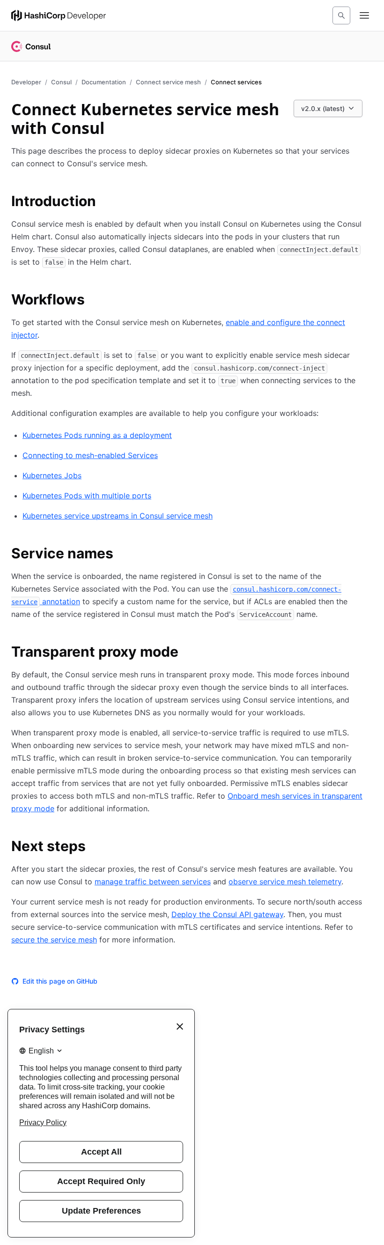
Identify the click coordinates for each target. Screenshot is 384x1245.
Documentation (103, 82)
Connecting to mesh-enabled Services (90, 455)
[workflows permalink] (94, 300)
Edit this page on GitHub (59, 981)
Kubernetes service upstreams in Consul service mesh (117, 515)
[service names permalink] (122, 554)
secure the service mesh (54, 939)
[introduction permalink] (105, 202)
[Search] (341, 15)
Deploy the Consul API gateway (227, 914)
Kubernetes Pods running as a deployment (97, 435)
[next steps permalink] (95, 847)
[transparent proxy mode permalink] (187, 653)
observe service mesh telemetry (285, 881)
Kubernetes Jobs (51, 475)
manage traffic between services (153, 881)
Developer (26, 82)
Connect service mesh (168, 82)
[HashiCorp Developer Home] (58, 15)
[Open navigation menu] (364, 15)
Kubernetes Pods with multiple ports (86, 495)
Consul (61, 82)
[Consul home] (31, 46)
